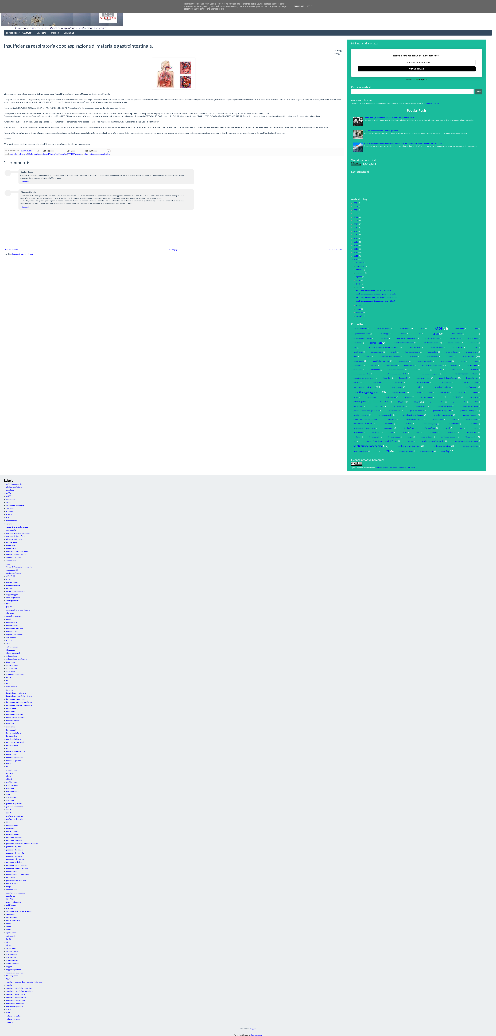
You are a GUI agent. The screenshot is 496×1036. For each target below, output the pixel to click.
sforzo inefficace (430, 428)
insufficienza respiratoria (362, 374)
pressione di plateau (417, 411)
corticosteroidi (415, 348)
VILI (388, 451)
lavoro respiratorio (422, 382)
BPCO (436, 333)
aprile (358, 305)
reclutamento (88, 154)
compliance (358, 343)
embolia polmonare (433, 356)
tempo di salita (452, 432)
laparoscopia (399, 382)
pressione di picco (395, 411)
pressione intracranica (361, 415)
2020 (356, 224)
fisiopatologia (409, 365)
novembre (360, 266)
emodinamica (469, 356)
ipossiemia (377, 382)
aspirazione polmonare (18, 154)
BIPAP (419, 334)
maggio (359, 287)
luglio (358, 280)
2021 (356, 221)
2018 (356, 231)
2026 (356, 203)
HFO (428, 370)
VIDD (377, 451)
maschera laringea (471, 382)
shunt (462, 428)
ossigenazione (391, 397)
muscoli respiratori (399, 392)
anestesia (404, 328)
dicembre (360, 262)
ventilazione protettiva (442, 446)
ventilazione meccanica (368, 446)
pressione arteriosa (445, 406)
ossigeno (408, 397)
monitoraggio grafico (367, 392)
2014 (356, 245)
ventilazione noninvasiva (408, 446)
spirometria (376, 432)
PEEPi (417, 401)
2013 (356, 249)
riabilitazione (454, 424)
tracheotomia (472, 432)
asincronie (459, 328)
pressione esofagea (468, 410)
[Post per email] (37, 151)
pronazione (392, 419)
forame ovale (358, 370)
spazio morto (358, 432)
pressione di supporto (442, 410)
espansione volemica (425, 361)
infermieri (474, 370)
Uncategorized (471, 437)
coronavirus (474, 343)
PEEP (73, 154)
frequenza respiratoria (397, 370)
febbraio (359, 312)
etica (476, 361)
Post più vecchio (336, 250)
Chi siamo (41, 32)
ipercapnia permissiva (423, 378)
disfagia (394, 352)
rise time (474, 424)
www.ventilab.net (432, 103)
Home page (173, 250)
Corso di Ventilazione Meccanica (54, 154)
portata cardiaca (399, 406)
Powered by (410, 80)
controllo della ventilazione (403, 343)
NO (430, 392)
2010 (356, 259)
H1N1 (416, 370)
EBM (355, 356)
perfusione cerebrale (437, 402)
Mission (55, 32)
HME (440, 370)
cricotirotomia (358, 352)
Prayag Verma (256, 1035)
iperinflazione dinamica (448, 378)
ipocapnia (357, 382)
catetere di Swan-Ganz (432, 338)
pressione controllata (470, 406)
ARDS (438, 328)
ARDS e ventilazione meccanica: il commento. (374, 290)
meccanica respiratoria (365, 387)
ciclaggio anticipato (454, 338)
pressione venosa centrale (443, 415)
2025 (356, 206)
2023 (356, 214)
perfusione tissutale (460, 402)
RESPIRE (409, 424)
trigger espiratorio (427, 437)
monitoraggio (471, 387)
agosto (359, 276)
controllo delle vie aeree (431, 343)
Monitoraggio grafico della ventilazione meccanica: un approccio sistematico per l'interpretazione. (403, 143)
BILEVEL (30, 154)
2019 (356, 228)
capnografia (384, 338)
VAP (355, 441)
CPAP (69, 154)
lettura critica (446, 382)
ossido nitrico (372, 397)
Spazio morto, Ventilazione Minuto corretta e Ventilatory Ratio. (389, 118)
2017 (356, 235)
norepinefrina (444, 392)
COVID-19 (458, 347)
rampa (454, 419)
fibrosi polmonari (391, 365)
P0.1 (442, 397)
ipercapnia (403, 378)
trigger (410, 437)
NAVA (419, 392)
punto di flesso (438, 419)
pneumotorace (358, 406)
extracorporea (358, 365)
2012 (356, 252)
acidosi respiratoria (360, 329)
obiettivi (356, 397)
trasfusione (357, 437)
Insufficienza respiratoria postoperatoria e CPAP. (375, 301)
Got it (310, 6)
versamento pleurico (361, 451)
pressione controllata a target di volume (367, 411)
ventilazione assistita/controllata (466, 441)
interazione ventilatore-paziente (364, 378)
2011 (356, 256)
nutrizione (461, 392)
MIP (419, 387)
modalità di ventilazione (443, 387)
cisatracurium (473, 338)
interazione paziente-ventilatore (466, 374)
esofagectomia (404, 361)
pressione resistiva (385, 415)
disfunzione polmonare (412, 352)
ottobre (359, 269)
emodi (451, 356)
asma (476, 329)
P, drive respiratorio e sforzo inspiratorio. (381, 130)
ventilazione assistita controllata (433, 441)
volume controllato (406, 451)
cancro (475, 334)
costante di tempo (437, 348)
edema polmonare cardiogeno (390, 356)
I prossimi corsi (19, 32)
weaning (445, 451)
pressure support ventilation (365, 419)
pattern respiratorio (360, 402)
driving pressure (472, 352)
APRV (423, 329)
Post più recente (11, 250)
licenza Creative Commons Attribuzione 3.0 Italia (395, 467)
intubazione (387, 378)
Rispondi (25, 182)
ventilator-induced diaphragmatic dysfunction (382, 441)
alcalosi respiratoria (383, 328)
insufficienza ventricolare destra (396, 374)
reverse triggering (430, 424)
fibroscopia (374, 365)
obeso (475, 392)
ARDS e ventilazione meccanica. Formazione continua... (377, 297)
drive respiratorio (452, 352)
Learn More (298, 6)
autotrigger (385, 334)
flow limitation (471, 365)
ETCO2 (463, 361)
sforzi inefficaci (409, 428)
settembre (360, 273)
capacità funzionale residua (363, 338)
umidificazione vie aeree (449, 437)
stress (418, 432)
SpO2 (391, 432)
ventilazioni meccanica (470, 446)
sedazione (388, 428)
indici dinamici (456, 370)
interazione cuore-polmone (431, 374)
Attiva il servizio (416, 69)
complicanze (38, 154)
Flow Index (454, 365)
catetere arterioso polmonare (406, 338)
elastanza (413, 356)
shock (448, 428)
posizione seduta (421, 406)
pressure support (470, 415)
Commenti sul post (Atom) (22, 254)
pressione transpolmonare (413, 415)
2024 (356, 210)
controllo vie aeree (454, 343)
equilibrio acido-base (381, 361)
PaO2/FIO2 (457, 397)
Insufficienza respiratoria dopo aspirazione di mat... (376, 294)
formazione (375, 370)
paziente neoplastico (383, 402)
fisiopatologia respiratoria (432, 365)
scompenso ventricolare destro (364, 428)
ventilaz (410, 441)
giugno (359, 284)
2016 (356, 238)
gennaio (359, 316)
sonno (476, 428)
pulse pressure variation (414, 419)
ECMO (368, 356)
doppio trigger (433, 352)
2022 (356, 217)
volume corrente (426, 451)
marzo (358, 309)
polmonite (78, 154)
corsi (355, 347)
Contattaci (69, 32)
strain (405, 432)
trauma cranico (374, 437)
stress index (434, 432)
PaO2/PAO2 (474, 397)
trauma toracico (394, 437)
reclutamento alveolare (101, 154)
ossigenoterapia (426, 397)
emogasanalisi (359, 361)
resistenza (389, 424)
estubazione (446, 361)
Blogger (253, 1029)
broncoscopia (457, 334)
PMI (476, 402)
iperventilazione (472, 378)
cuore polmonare (377, 352)
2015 (356, 242)
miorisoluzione (397, 387)
